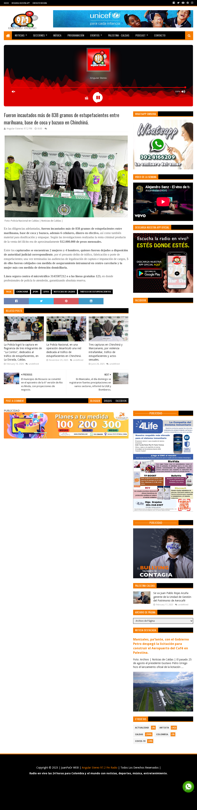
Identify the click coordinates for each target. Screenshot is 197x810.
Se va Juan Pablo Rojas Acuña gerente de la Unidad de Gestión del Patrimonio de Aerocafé (172, 597)
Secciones (39, 35)
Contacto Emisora (40, 3)
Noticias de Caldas (64, 292)
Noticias (19, 35)
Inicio (6, 3)
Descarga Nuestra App (21, 3)
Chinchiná (22, 292)
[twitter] (178, 3)
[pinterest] (187, 3)
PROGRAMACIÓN (76, 35)
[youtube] (183, 3)
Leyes (46, 292)
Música (57, 35)
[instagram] (191, 3)
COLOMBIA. (162, 734)
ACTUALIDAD (142, 727)
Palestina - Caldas (118, 35)
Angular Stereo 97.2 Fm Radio (99, 767)
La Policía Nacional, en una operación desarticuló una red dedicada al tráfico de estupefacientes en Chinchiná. (63, 350)
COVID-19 (140, 741)
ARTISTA (164, 727)
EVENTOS (94, 35)
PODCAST (140, 35)
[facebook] (174, 3)
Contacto (159, 35)
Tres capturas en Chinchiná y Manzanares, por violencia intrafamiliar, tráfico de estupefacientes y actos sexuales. (106, 352)
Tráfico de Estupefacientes (95, 292)
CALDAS (139, 734)
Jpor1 (35, 292)
